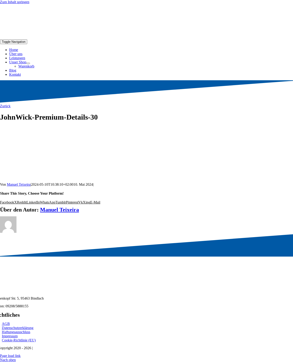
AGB (6, 324)
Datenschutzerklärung (17, 328)
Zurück (5, 106)
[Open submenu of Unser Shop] (28, 63)
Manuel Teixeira (18, 184)
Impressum (10, 336)
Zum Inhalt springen (14, 2)
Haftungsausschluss (16, 332)
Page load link (10, 356)
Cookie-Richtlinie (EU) (19, 340)
